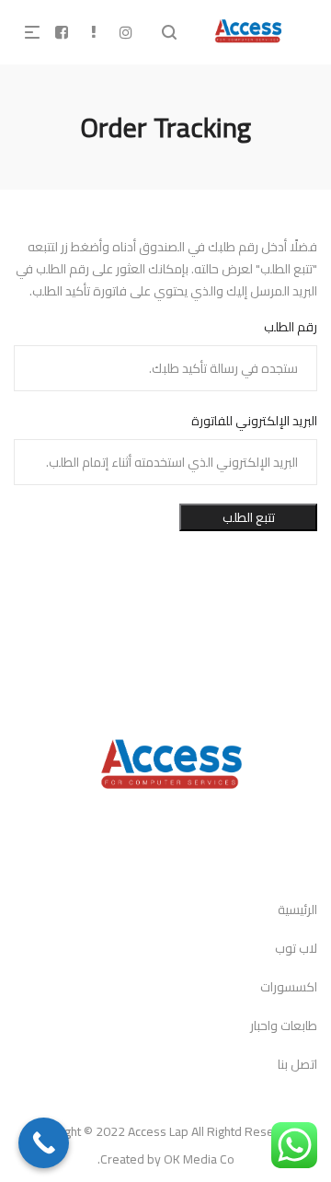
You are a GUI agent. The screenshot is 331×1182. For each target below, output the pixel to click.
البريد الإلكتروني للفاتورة (254, 421)
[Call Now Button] (43, 1143)
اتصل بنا (297, 1064)
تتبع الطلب (249, 517)
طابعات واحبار (283, 1025)
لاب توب (296, 948)
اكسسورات (288, 987)
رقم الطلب (290, 327)
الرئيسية (297, 909)
